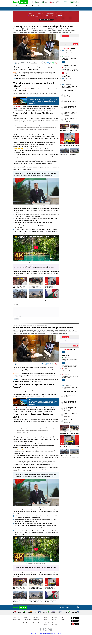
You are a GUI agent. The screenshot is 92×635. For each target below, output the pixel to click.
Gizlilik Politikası (41, 633)
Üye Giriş (61, 617)
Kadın (44, 5)
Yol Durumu (67, 612)
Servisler (22, 5)
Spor (39, 5)
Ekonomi (34, 5)
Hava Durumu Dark (16, 617)
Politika (58, 8)
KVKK (49, 633)
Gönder (16, 318)
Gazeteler (68, 5)
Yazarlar (62, 5)
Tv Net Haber (15, 23)
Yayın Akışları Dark (27, 619)
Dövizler (45, 619)
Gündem (28, 5)
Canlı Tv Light (15, 621)
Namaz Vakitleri (21, 612)
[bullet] (30, 318)
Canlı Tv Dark (25, 617)
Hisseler (53, 612)
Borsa (14, 612)
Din (46, 8)
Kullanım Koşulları (54, 633)
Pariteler (60, 612)
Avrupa (38, 8)
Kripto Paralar (75, 612)
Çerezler (46, 633)
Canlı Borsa (35, 617)
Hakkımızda (33, 633)
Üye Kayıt (62, 619)
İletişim (36, 633)
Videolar (56, 5)
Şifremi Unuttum (63, 621)
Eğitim (50, 8)
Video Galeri (54, 619)
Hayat (54, 8)
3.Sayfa (33, 8)
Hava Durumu (38, 612)
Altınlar (45, 617)
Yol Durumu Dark (16, 619)
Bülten (42, 8)
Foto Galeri (50, 5)
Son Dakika (15, 5)
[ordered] (28, 318)
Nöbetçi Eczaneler (27, 621)
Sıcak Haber (54, 624)
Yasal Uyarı (59, 633)
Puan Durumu (46, 612)
